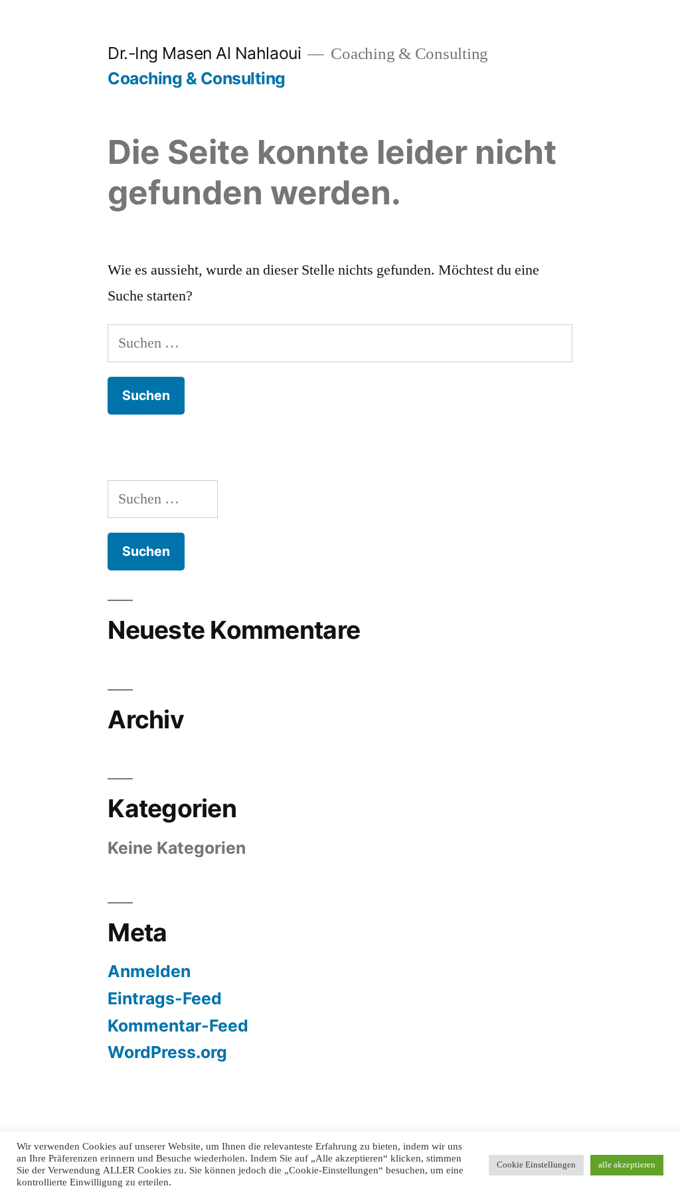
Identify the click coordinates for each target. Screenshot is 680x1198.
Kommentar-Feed (178, 1025)
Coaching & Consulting (197, 78)
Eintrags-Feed (165, 998)
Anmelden (149, 971)
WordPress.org (167, 1052)
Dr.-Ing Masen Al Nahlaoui (204, 53)
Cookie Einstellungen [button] (536, 1165)
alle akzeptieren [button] (626, 1165)
